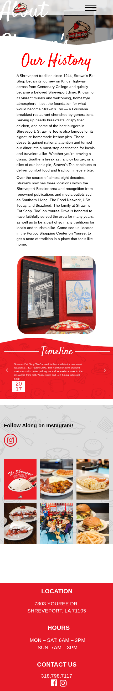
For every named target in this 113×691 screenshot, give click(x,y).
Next (104, 370)
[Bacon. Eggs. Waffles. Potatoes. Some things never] (56, 479)
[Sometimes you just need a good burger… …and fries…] (92, 523)
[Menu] (90, 8)
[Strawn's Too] (20, 8)
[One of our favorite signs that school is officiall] (56, 523)
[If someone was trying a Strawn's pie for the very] (20, 523)
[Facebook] (54, 683)
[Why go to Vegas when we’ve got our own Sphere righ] (20, 479)
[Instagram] (63, 683)
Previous (7, 370)
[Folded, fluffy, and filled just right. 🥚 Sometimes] (92, 479)
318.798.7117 (56, 676)
